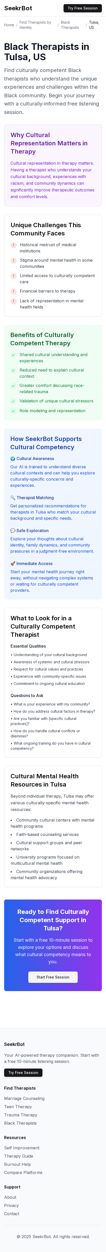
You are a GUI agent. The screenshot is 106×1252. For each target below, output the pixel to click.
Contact (11, 1213)
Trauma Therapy (20, 1114)
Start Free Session (53, 977)
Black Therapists (20, 1123)
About (10, 1197)
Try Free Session (83, 8)
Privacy (11, 1205)
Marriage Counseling (24, 1098)
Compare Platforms (23, 1172)
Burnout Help (17, 1164)
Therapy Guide (18, 1156)
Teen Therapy (18, 1106)
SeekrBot (18, 8)
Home (9, 25)
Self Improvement (21, 1147)
